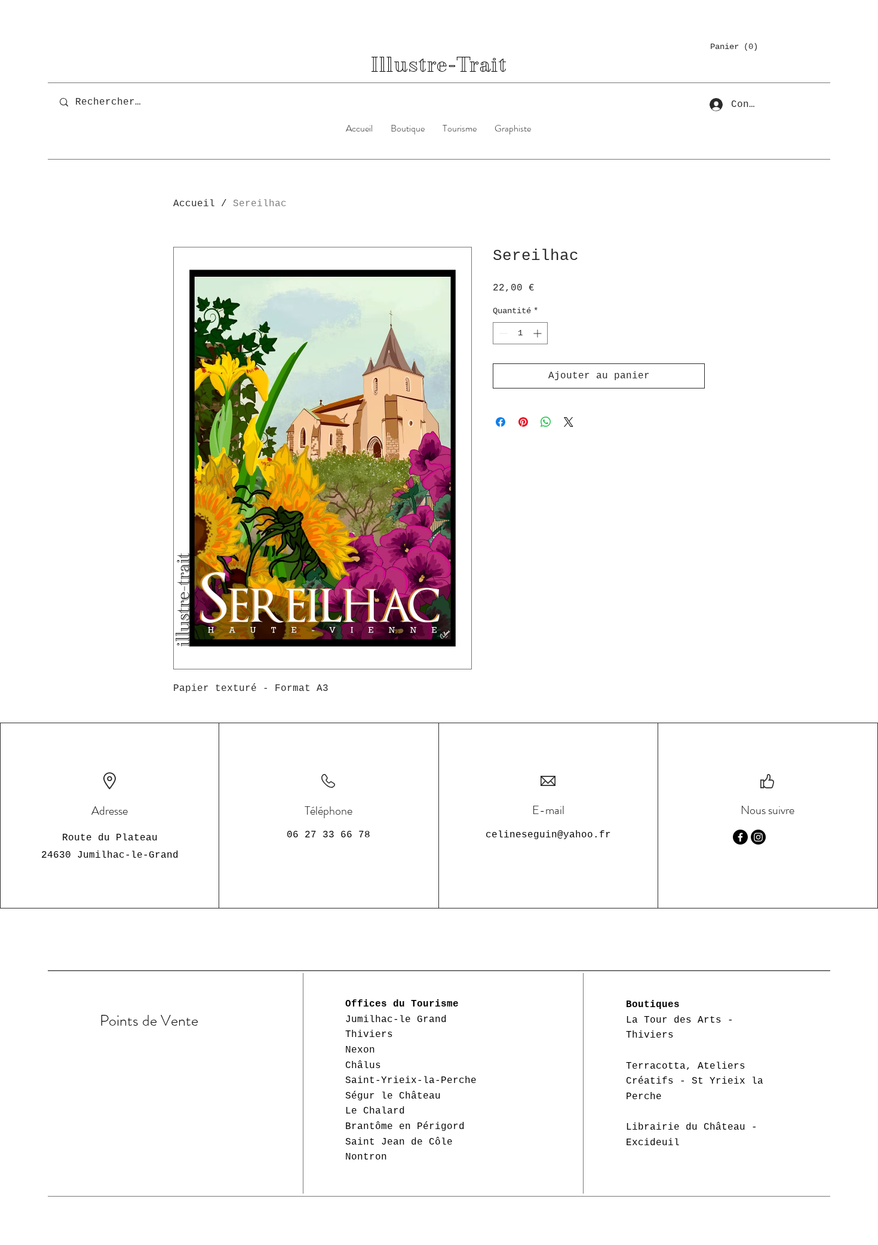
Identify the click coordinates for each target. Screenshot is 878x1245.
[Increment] (538, 333)
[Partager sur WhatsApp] (546, 422)
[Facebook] (740, 837)
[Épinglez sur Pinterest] (523, 422)
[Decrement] (502, 333)
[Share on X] (568, 422)
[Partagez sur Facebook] (500, 422)
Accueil (194, 203)
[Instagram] (758, 837)
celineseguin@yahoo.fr (548, 835)
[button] (733, 46)
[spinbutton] (520, 333)
